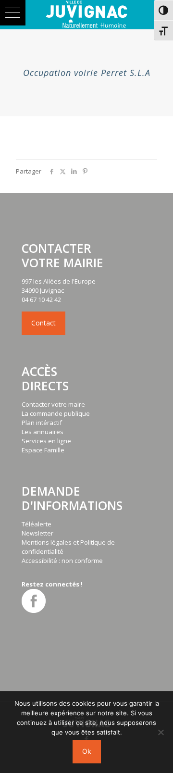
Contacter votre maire (53, 404)
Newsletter (37, 533)
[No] (161, 732)
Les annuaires (42, 431)
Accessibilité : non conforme (62, 560)
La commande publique (56, 413)
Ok (86, 751)
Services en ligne (46, 440)
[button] (12, 12)
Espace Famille (43, 450)
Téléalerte (36, 524)
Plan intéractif (42, 422)
